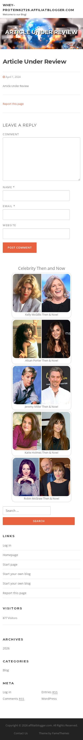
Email (9, 206)
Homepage (10, 555)
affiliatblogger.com (40, 725)
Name (9, 187)
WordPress (49, 699)
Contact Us (21, 733)
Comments (13, 699)
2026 (6, 648)
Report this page (13, 104)
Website (9, 225)
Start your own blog (17, 574)
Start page (10, 564)
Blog (6, 670)
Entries (50, 692)
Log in (7, 545)
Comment (11, 134)
